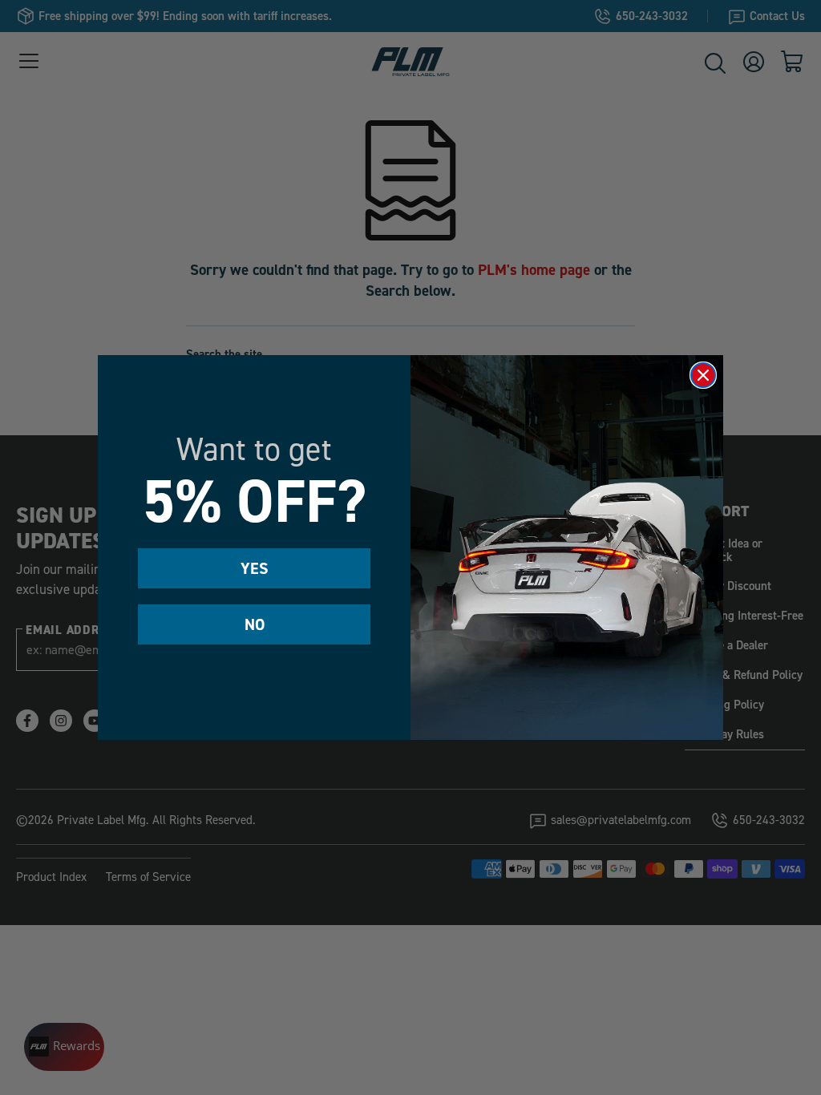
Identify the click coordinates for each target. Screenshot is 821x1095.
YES (255, 568)
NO (255, 624)
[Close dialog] (703, 375)
